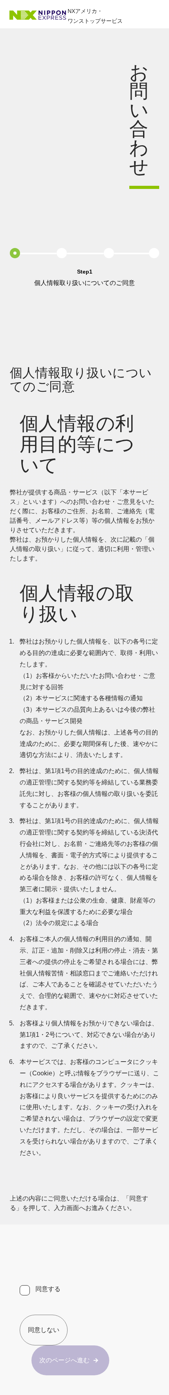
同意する (48, 1289)
